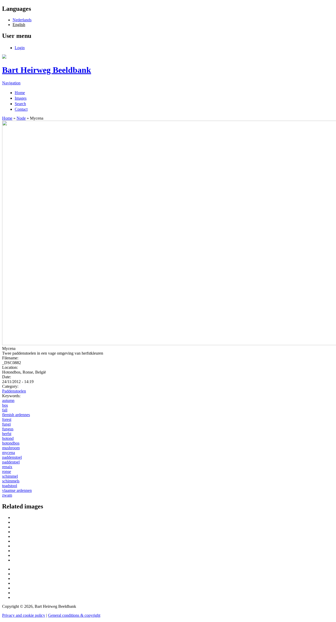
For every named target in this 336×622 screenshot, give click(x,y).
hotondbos (10, 443)
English (19, 24)
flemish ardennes (16, 414)
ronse (6, 471)
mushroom (11, 448)
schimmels (10, 481)
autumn (8, 400)
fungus (7, 429)
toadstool (9, 485)
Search (20, 103)
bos (5, 405)
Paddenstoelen (14, 391)
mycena (8, 452)
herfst (6, 433)
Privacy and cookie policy (23, 615)
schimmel (10, 476)
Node (21, 118)
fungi (6, 424)
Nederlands (22, 20)
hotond (8, 438)
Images (21, 98)
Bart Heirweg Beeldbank (46, 70)
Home (20, 92)
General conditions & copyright (74, 615)
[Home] (4, 57)
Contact (21, 109)
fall (4, 410)
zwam (7, 495)
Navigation (11, 83)
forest (6, 419)
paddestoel (11, 462)
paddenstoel (12, 457)
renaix (7, 467)
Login (20, 47)
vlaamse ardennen (17, 490)
